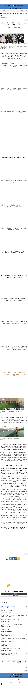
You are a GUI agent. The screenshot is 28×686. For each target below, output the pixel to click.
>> (26, 661)
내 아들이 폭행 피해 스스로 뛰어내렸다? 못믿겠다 (13, 615)
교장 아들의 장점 (5, 634)
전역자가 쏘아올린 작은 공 (7, 610)
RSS (26, 670)
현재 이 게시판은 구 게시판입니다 (9, 606)
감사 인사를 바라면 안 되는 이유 (8, 644)
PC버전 (20, 679)
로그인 (3, 10)
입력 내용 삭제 (23, 667)
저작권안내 (21, 682)
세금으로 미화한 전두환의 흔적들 (9, 653)
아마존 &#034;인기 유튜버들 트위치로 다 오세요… (12, 624)
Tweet (7, 559)
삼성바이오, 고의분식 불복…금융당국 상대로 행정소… (13, 639)
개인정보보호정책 (13, 682)
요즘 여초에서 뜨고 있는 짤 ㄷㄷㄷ (10, 619)
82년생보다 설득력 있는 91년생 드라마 (10, 648)
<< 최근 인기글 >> (14, 594)
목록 (26, 20)
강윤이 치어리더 (5, 629)
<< (2, 661)
